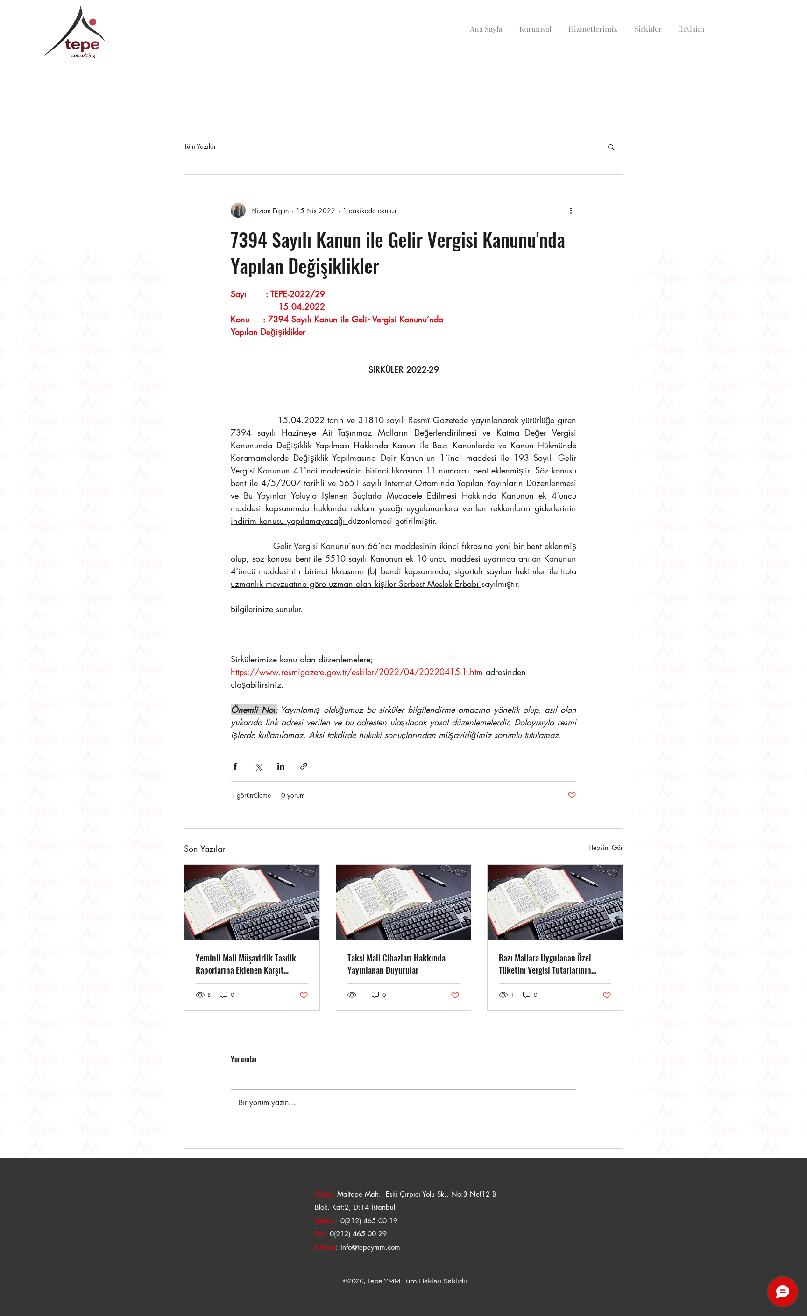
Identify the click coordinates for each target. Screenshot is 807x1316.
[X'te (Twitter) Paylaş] (258, 766)
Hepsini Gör (605, 847)
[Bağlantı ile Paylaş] (303, 766)
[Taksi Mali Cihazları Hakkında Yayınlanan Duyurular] (403, 902)
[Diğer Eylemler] (570, 210)
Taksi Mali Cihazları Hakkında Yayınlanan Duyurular (396, 964)
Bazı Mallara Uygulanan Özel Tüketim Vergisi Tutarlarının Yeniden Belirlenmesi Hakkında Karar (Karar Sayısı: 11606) (550, 964)
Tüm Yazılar (200, 146)
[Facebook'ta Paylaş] (235, 766)
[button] (611, 146)
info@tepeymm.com (370, 1247)
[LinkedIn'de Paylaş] (280, 766)
